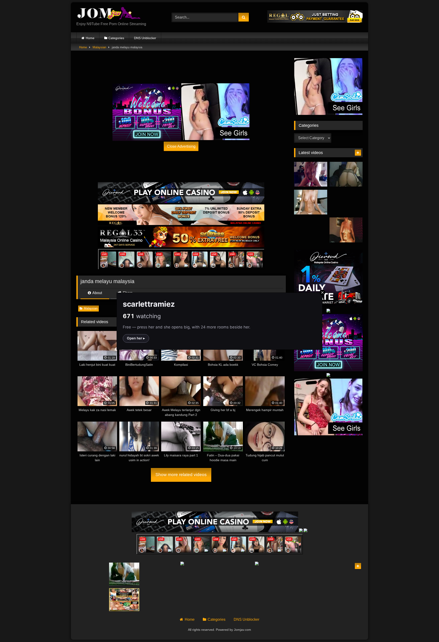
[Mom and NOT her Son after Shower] (91, 574)
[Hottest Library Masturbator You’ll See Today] (310, 229)
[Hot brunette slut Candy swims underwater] (315, 599)
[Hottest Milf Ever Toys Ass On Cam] (310, 202)
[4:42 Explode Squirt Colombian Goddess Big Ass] (346, 202)
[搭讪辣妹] (124, 599)
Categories (116, 38)
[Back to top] (425, 628)
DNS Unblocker (145, 38)
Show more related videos (181, 474)
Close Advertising (181, 146)
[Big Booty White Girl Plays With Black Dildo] (346, 174)
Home (90, 38)
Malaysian (99, 47)
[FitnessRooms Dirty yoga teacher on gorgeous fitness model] (315, 574)
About (97, 293)
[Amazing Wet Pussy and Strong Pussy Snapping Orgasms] (347, 574)
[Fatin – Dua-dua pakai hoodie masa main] (124, 574)
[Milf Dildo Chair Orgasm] (310, 174)
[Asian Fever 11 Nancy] (347, 599)
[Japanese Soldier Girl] (91, 599)
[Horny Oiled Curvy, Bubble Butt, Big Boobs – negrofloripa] (346, 229)
